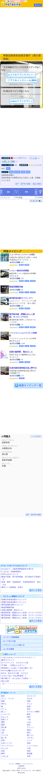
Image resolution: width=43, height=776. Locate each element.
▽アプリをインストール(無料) (21, 80)
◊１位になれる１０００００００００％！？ (18, 657)
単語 (29, 743)
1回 (2, 733)
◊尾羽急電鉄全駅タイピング (12, 605)
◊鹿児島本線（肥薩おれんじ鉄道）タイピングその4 (21, 615)
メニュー (38, 5)
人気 (29, 748)
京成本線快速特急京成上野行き (23, 368)
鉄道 (28, 172)
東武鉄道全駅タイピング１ (21, 298)
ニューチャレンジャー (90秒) (22, 254)
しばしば (4, 756)
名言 (29, 756)
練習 (3, 753)
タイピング (31, 696)
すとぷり (4, 748)
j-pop (29, 722)
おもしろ (4, 717)
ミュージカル (32, 746)
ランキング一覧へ (36, 201)
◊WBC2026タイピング (9, 574)
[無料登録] (21, 629)
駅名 (29, 714)
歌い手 (3, 738)
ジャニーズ (5, 714)
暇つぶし (30, 735)
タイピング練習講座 (11, 637)
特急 (23, 172)
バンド (29, 740)
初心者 (3, 727)
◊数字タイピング (7, 660)
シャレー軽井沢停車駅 (19, 271)
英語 (29, 751)
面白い (29, 730)
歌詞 (3, 696)
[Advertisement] (21, 30)
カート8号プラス (20, 158)
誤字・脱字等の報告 (22, 184)
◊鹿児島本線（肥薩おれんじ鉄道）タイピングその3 (21, 618)
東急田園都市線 (16, 287)
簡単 (3, 701)
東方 (29, 733)
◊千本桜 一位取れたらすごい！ (14, 665)
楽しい (3, 712)
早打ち (3, 704)
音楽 (29, 701)
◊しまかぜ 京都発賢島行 (11, 572)
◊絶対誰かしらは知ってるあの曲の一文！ (17, 668)
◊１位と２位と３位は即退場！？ (14, 676)
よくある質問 (8, 649)
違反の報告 (37, 184)
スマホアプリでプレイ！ (22, 74)
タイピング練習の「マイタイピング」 (21, 764)
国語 (3, 725)
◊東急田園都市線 (7, 607)
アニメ (29, 704)
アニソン (30, 727)
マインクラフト (7, 746)
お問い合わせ (21, 768)
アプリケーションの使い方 (14, 645)
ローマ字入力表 (9, 641)
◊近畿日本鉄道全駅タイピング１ (14, 602)
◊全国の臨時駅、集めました (12, 610)
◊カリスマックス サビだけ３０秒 (14, 663)
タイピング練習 (33, 712)
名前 (3, 751)
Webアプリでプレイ (22, 101)
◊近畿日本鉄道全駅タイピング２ (14, 600)
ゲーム (3, 709)
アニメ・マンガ (7, 699)
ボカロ (29, 699)
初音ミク (4, 720)
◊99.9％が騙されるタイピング (12, 671)
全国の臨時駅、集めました (21, 352)
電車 (3, 722)
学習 (3, 740)
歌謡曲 (29, 753)
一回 (29, 720)
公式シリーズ (6, 743)
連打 (29, 717)
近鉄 (11, 172)
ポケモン (30, 738)
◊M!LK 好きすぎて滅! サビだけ (14, 673)
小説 (3, 730)
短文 (29, 725)
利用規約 (21, 766)
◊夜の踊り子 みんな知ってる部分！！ (16, 678)
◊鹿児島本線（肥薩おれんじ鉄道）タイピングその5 (21, 613)
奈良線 (17, 172)
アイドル (4, 735)
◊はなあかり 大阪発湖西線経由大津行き (17, 569)
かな (8, 169)
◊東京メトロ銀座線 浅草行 (12, 587)
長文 (29, 709)
